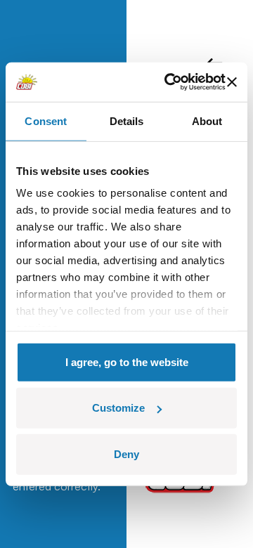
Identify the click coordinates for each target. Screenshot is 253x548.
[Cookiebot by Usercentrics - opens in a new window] (169, 82)
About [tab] (207, 120)
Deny (126, 453)
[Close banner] (232, 82)
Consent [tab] (46, 120)
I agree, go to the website (126, 361)
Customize (118, 408)
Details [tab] (127, 120)
